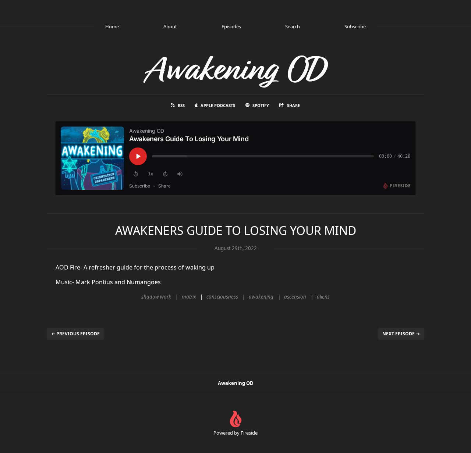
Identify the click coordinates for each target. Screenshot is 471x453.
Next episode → (401, 334)
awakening (261, 296)
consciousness (222, 296)
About (170, 26)
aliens (323, 296)
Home (112, 26)
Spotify (260, 105)
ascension (295, 296)
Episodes (231, 26)
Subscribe (355, 26)
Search (292, 26)
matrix (189, 296)
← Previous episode (75, 334)
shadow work (156, 296)
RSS (181, 105)
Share (293, 105)
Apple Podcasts (218, 105)
